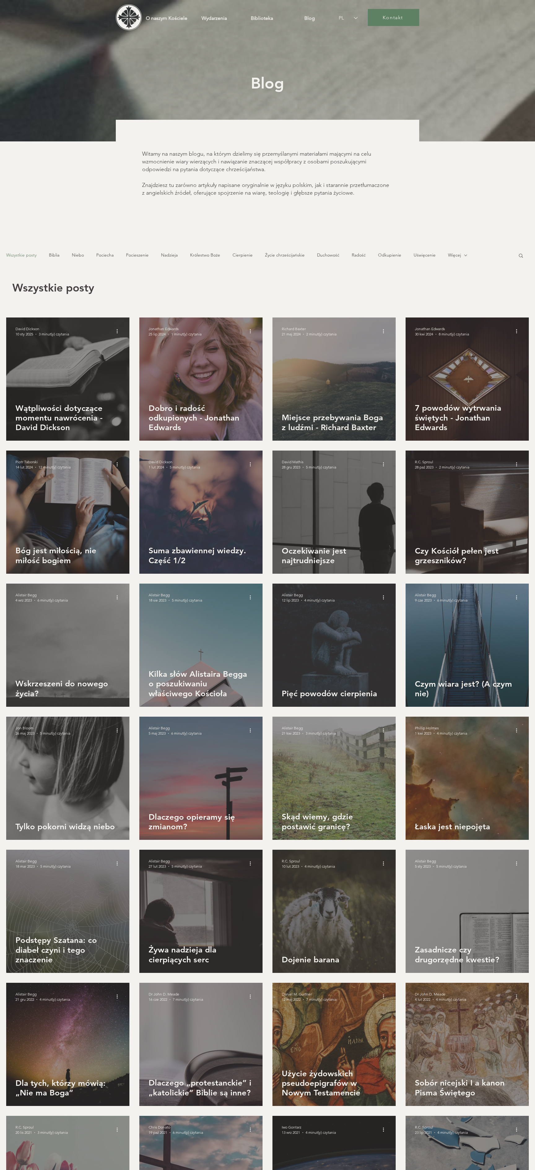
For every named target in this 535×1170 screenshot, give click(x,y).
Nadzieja (169, 255)
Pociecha (105, 255)
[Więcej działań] (119, 331)
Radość (359, 255)
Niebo (78, 255)
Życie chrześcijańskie (285, 255)
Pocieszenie (137, 255)
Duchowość (328, 255)
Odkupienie (389, 255)
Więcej (454, 255)
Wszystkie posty (21, 255)
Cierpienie (243, 255)
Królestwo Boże (205, 255)
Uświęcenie (425, 255)
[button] (521, 256)
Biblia (54, 255)
